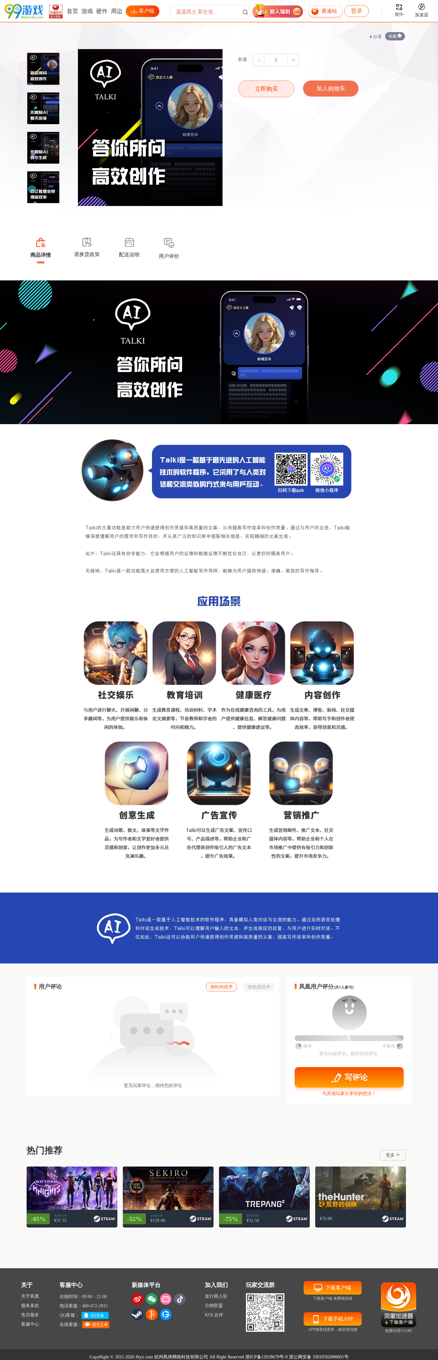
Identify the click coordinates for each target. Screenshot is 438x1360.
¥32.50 (253, 1220)
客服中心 (30, 1324)
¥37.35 (60, 1220)
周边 (116, 11)
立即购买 (266, 89)
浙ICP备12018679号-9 (266, 1357)
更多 (390, 1155)
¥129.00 (157, 1220)
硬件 (102, 11)
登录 (356, 11)
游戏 (87, 11)
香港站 (329, 11)
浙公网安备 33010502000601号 (319, 1357)
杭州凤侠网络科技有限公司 (181, 1357)
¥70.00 (326, 1218)
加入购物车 (330, 88)
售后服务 (30, 1315)
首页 (72, 11)
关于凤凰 (30, 1296)
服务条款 (30, 1305)
